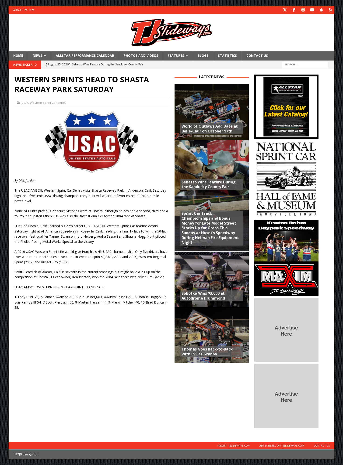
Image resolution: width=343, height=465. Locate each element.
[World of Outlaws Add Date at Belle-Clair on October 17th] (212, 112)
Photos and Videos (141, 55)
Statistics (227, 55)
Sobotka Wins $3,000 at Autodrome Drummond (203, 296)
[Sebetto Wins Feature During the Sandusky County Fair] (212, 168)
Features (176, 55)
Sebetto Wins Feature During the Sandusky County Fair (209, 184)
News (37, 55)
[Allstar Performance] (286, 136)
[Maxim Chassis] (286, 293)
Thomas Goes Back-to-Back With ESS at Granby (207, 352)
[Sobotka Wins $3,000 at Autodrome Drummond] (212, 279)
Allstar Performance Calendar (85, 55)
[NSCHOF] (286, 215)
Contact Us (257, 55)
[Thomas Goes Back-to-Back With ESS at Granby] (212, 335)
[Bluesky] (330, 10)
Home (18, 55)
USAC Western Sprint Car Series (43, 102)
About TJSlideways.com (234, 445)
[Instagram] (303, 10)
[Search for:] (305, 64)
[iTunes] (321, 10)
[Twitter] (285, 10)
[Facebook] (294, 10)
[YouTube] (312, 10)
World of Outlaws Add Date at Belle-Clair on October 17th (210, 129)
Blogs (203, 55)
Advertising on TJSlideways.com (281, 445)
